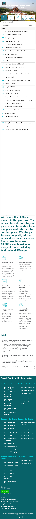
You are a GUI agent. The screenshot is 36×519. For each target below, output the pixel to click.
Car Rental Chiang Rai (27, 387)
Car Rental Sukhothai (27, 396)
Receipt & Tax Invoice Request (10, 501)
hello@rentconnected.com (16, 494)
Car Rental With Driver (8, 506)
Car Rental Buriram (10, 474)
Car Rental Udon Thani (11, 465)
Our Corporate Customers (9, 508)
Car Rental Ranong (10, 449)
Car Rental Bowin (26, 435)
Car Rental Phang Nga (11, 452)
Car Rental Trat (26, 463)
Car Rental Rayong (27, 433)
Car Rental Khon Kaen (11, 462)
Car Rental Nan (26, 393)
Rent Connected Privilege (8, 499)
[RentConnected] (4, 4)
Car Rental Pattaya (27, 430)
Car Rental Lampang (27, 390)
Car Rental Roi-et (9, 471)
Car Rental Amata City (28, 438)
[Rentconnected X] (18, 517)
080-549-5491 (7, 489)
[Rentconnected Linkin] (16, 517)
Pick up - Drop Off (7, 22)
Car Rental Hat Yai (9, 425)
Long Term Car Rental (7, 504)
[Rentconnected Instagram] (22, 517)
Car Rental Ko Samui (10, 433)
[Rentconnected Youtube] (20, 517)
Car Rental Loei (9, 468)
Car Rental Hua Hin (27, 460)
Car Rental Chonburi (27, 427)
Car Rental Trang (9, 435)
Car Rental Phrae (26, 399)
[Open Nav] (33, 3)
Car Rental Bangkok (10, 391)
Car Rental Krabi (9, 443)
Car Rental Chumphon (10, 446)
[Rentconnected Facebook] (14, 517)
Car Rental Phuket (9, 422)
